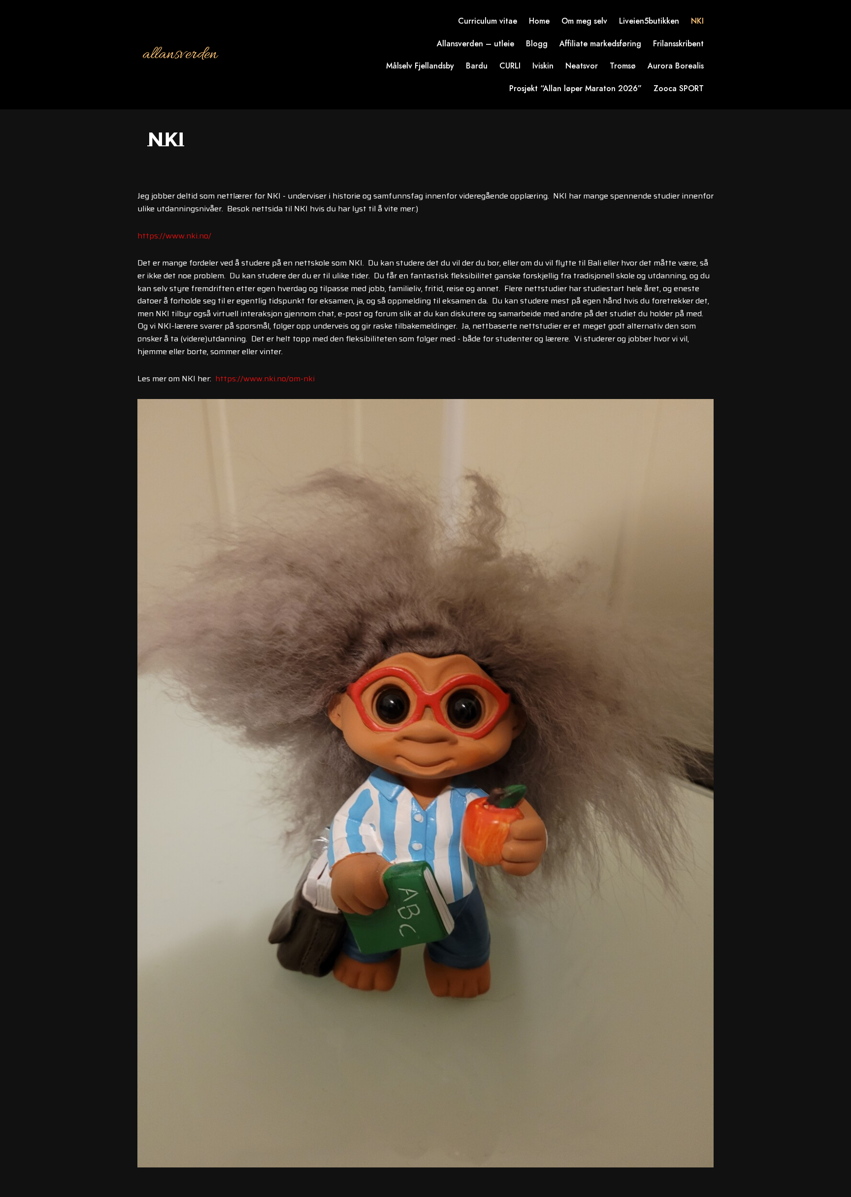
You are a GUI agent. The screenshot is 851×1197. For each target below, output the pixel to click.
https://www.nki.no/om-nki (265, 378)
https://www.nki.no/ (174, 236)
